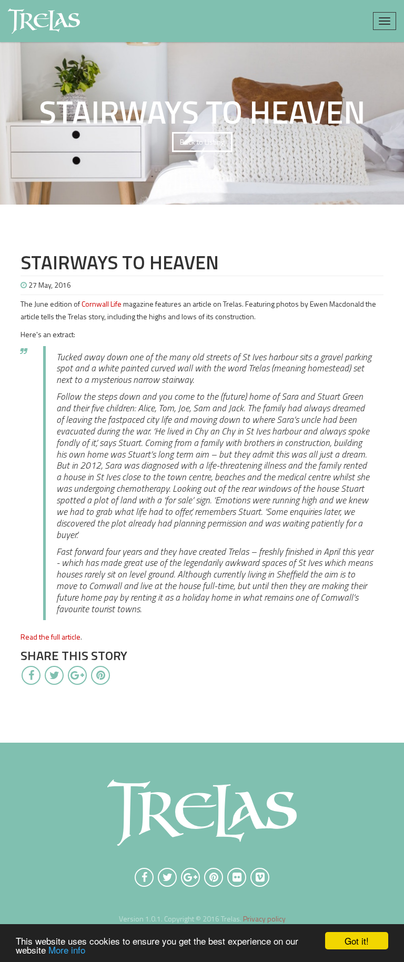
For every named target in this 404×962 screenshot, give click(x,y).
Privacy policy (264, 918)
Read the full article (50, 636)
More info (66, 949)
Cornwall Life (102, 303)
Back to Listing (202, 141)
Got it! (357, 940)
